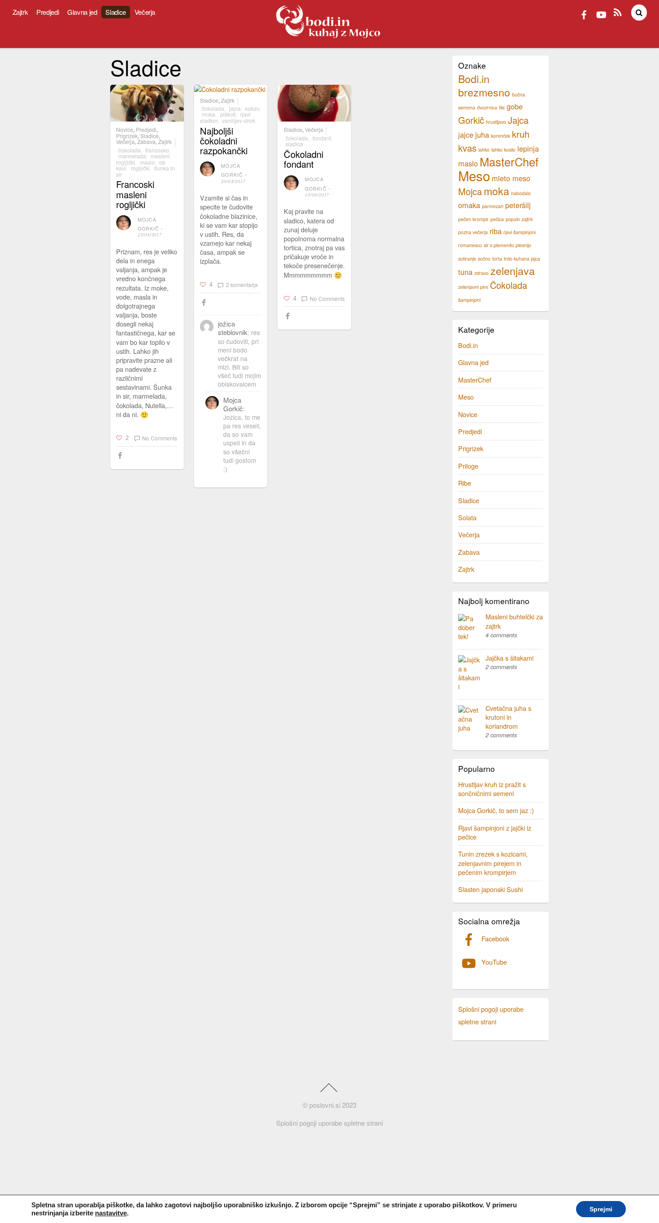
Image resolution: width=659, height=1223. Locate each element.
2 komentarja (242, 284)
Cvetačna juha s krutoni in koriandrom (508, 717)
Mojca (470, 191)
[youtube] (600, 13)
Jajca (235, 108)
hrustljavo (496, 121)
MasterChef (509, 161)
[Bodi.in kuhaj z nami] (329, 36)
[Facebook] (121, 456)
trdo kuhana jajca (522, 258)
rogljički (140, 168)
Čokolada (129, 150)
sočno (484, 258)
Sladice (115, 12)
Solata (467, 517)
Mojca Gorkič (233, 404)
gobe (515, 106)
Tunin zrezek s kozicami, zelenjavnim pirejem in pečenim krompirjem (493, 862)
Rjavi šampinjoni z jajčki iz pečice (494, 832)
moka (208, 114)
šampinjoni (469, 299)
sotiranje (467, 258)
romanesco (470, 245)
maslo (147, 162)
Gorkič (471, 119)
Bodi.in (474, 78)
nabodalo (521, 193)
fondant (321, 138)
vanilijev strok (238, 120)
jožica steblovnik (232, 328)
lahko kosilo (503, 149)
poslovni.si (324, 1105)
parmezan (492, 206)
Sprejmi (601, 1209)
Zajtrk (20, 12)
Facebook (494, 938)
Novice (124, 129)
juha (482, 134)
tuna (465, 271)
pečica (497, 219)
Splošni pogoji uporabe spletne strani (329, 1122)
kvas (467, 147)
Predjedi (47, 12)
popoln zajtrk (519, 219)
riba (496, 231)
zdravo (481, 273)
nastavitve (111, 1213)
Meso (474, 175)
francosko (157, 150)
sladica (294, 144)
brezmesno (484, 92)
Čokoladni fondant (303, 159)
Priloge (468, 465)
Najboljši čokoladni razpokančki (223, 140)
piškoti (228, 114)
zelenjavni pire (473, 286)
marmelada (132, 156)
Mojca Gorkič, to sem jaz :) (496, 810)
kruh (520, 133)
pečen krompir (473, 219)
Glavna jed (82, 12)
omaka (469, 205)
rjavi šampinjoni (519, 232)
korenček (500, 135)
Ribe (464, 482)
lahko (484, 149)
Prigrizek (127, 135)
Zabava (146, 142)
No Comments (159, 438)
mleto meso (511, 178)
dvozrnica (487, 107)
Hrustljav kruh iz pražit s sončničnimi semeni (492, 788)
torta (497, 258)
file (502, 107)
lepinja (528, 148)
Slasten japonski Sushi (490, 889)
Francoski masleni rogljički (135, 194)
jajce (465, 134)
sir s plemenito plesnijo (507, 245)
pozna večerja (473, 232)
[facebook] (584, 13)
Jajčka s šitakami (509, 657)
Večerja (144, 12)
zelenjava (512, 270)
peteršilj (518, 205)
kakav (252, 108)
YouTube (493, 961)
